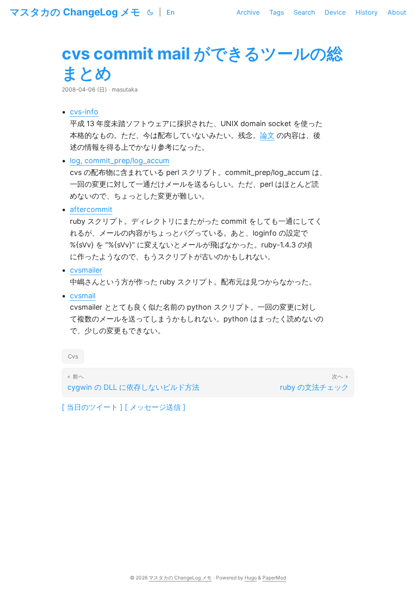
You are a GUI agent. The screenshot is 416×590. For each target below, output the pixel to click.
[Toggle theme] (150, 12)
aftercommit (91, 209)
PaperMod (274, 578)
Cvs (73, 356)
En (171, 12)
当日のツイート (92, 407)
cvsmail (82, 295)
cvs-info (84, 111)
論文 (267, 135)
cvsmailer (86, 270)
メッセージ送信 (155, 407)
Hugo (251, 578)
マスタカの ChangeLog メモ (75, 12)
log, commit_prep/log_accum (119, 160)
